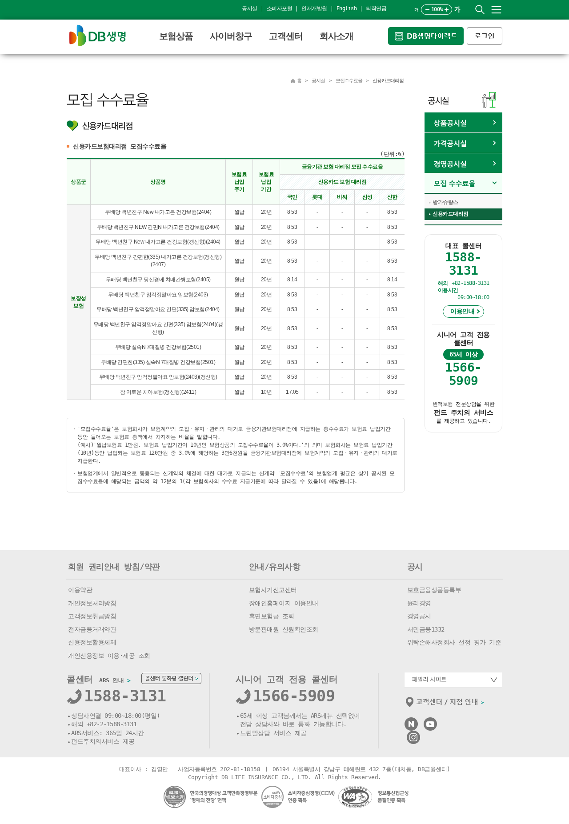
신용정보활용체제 (92, 642)
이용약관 (80, 589)
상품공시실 (463, 122)
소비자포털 (280, 8)
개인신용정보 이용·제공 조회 (109, 655)
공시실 (249, 8)
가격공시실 (463, 143)
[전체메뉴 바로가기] (496, 10)
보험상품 (176, 36)
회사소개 (336, 36)
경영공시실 (463, 163)
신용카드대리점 (451, 214)
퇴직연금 (376, 8)
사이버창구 (231, 36)
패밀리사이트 (453, 680)
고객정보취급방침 (92, 616)
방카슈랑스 (445, 202)
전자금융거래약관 (92, 629)
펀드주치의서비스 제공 (103, 741)
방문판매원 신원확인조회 (283, 629)
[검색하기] (480, 10)
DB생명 (97, 35)
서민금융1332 (426, 629)
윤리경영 (419, 603)
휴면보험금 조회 (271, 616)
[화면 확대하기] (446, 9)
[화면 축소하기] (427, 9)
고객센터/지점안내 (445, 704)
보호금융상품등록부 (434, 589)
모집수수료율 (463, 183)
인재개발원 (314, 8)
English (347, 8)
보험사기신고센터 (273, 589)
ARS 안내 (114, 680)
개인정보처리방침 (92, 603)
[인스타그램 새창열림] (413, 734)
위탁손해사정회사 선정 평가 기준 (454, 642)
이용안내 (462, 311)
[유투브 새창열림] (430, 721)
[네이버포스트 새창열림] (411, 721)
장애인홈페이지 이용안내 (283, 603)
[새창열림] (427, 31)
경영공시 (419, 616)
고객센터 (286, 36)
